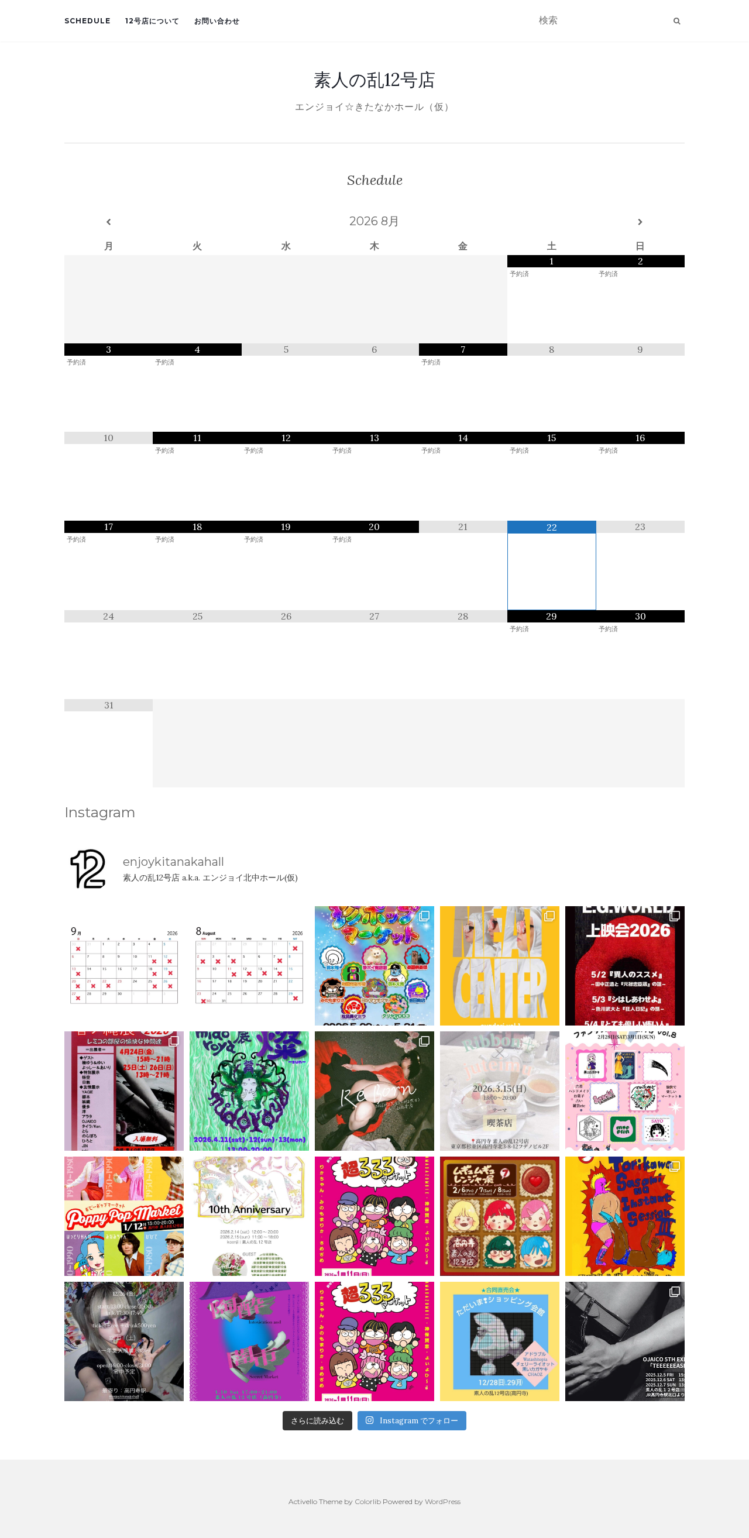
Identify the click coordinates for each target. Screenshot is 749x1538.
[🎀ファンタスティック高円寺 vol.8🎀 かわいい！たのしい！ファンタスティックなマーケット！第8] (625, 1091)
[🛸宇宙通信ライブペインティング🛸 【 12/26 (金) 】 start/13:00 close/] (124, 1341)
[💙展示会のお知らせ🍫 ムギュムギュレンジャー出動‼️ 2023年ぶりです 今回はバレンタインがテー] (499, 1216)
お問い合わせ (217, 20)
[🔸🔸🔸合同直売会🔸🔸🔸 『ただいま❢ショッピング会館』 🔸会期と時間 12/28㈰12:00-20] (499, 1341)
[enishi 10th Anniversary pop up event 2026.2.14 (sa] (249, 1216)
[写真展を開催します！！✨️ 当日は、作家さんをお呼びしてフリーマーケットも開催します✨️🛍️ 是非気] (374, 1091)
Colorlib (368, 1501)
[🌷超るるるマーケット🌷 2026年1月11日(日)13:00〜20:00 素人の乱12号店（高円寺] (374, 1216)
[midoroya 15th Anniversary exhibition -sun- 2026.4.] (249, 1091)
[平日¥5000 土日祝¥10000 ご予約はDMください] (249, 966)
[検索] (677, 21)
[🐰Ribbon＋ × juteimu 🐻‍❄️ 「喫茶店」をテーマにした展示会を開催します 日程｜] (499, 1091)
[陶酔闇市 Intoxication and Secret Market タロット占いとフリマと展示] (249, 1341)
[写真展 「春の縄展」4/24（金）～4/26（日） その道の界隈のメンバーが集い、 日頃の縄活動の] (124, 1091)
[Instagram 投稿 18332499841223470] (499, 966)
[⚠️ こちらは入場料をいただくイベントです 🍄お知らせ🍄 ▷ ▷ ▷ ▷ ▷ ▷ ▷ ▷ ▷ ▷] (625, 1216)
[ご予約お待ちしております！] (124, 966)
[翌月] (640, 222)
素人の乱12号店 (374, 79)
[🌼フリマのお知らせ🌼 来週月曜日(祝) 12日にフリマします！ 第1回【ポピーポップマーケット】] (124, 1216)
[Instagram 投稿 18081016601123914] (625, 966)
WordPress (443, 1501)
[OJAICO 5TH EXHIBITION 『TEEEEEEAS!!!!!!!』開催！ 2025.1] (625, 1341)
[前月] (108, 222)
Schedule (87, 20)
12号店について (152, 20)
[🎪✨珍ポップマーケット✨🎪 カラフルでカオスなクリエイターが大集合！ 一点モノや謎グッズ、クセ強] (374, 966)
